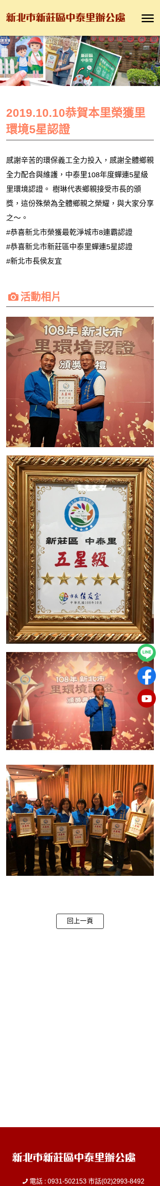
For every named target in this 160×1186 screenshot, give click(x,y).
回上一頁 (80, 920)
